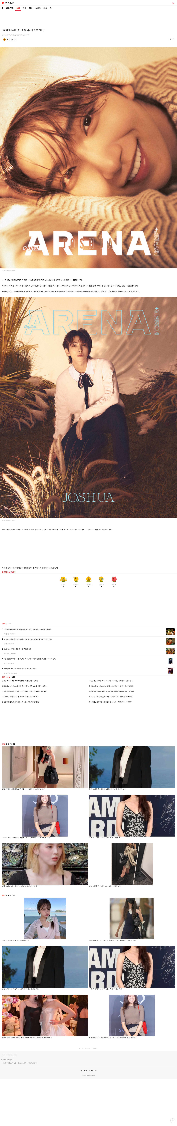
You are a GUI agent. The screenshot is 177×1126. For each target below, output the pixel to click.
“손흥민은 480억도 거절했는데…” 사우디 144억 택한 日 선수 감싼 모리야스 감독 (30, 659)
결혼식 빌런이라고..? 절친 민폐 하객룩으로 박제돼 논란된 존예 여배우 (27, 1037)
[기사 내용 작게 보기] (170, 40)
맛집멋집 (6, 653)
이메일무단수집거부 (32, 1063)
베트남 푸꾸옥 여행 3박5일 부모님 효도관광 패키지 (20, 668)
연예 (24, 8)
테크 (45, 8)
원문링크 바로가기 (8, 572)
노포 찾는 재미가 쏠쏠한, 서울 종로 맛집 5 (17, 649)
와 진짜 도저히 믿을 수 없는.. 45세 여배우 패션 (105, 837)
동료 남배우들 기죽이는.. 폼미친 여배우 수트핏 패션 (107, 789)
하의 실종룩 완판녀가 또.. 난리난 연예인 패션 (105, 886)
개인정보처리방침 (11, 1063)
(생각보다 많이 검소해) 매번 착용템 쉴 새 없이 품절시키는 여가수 (112, 940)
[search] (173, 2)
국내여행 (6, 634)
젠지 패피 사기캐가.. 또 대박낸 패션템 (15, 940)
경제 (31, 8)
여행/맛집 (10, 8)
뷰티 (18, 8)
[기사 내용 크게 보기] (173, 39)
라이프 (38, 8)
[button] (172, 1120)
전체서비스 (93, 1070)
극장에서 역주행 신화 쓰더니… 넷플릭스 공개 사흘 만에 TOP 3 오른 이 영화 (28, 639)
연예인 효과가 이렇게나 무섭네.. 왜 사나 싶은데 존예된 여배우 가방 (26, 837)
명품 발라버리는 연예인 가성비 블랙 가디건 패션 (19, 886)
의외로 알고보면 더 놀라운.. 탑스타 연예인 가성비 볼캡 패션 (23, 789)
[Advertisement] (88, 18)
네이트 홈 (84, 1070)
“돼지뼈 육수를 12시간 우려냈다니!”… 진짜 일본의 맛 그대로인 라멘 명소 (27, 629)
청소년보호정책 (22, 1063)
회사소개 (3, 1063)
